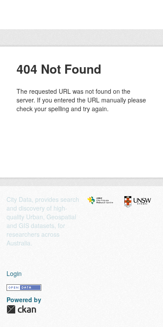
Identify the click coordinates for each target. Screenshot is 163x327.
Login (14, 273)
